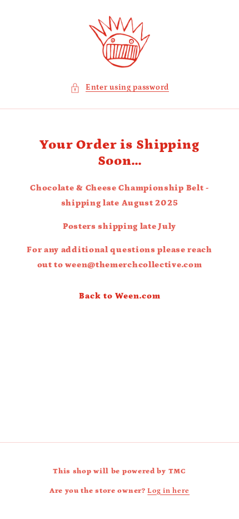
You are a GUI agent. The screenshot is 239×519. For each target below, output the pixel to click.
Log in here (168, 491)
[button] (119, 88)
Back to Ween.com (120, 296)
